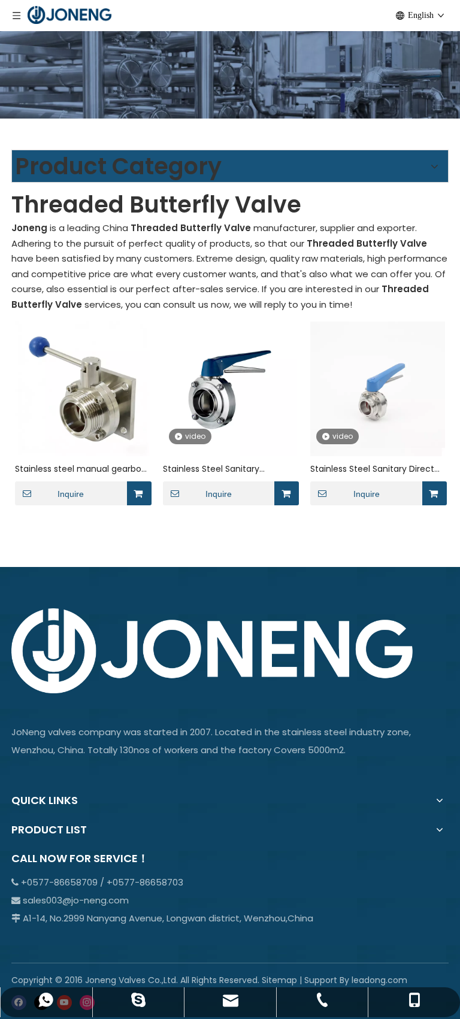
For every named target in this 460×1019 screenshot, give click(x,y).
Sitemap (279, 980)
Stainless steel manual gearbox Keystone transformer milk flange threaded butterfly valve (81, 469)
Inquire (71, 494)
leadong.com (379, 980)
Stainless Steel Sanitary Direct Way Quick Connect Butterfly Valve (372, 469)
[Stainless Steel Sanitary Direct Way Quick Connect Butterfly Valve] (377, 388)
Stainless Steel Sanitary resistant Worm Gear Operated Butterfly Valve (228, 469)
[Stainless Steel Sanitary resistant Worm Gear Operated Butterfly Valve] (230, 388)
